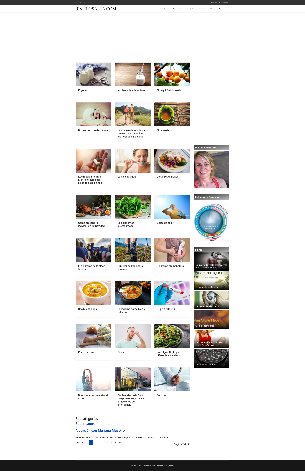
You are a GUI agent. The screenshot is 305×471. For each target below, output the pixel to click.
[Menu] (227, 9)
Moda (166, 9)
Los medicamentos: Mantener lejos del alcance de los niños (90, 179)
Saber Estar (203, 9)
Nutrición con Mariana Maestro (100, 430)
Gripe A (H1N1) (166, 309)
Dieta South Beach (167, 176)
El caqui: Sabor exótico (170, 90)
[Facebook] (76, 2)
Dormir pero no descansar (93, 130)
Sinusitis (122, 352)
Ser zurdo (162, 395)
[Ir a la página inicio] (78, 442)
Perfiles (192, 9)
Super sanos (85, 423)
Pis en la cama (86, 352)
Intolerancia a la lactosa (131, 90)
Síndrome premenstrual (170, 266)
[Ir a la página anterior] (83, 442)
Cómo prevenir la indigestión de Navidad (91, 224)
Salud (182, 9)
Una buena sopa (87, 309)
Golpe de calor (165, 222)
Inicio (158, 9)
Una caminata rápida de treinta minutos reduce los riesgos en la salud (131, 133)
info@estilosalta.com (220, 3)
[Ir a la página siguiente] (115, 442)
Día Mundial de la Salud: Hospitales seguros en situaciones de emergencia (131, 400)
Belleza (174, 9)
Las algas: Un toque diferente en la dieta (168, 354)
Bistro (221, 9)
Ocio (212, 9)
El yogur (83, 90)
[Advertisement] (152, 31)
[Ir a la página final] (119, 442)
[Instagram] (88, 2)
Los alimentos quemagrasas (125, 224)
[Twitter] (80, 2)
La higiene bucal (126, 176)
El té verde (163, 130)
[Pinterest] (84, 2)
